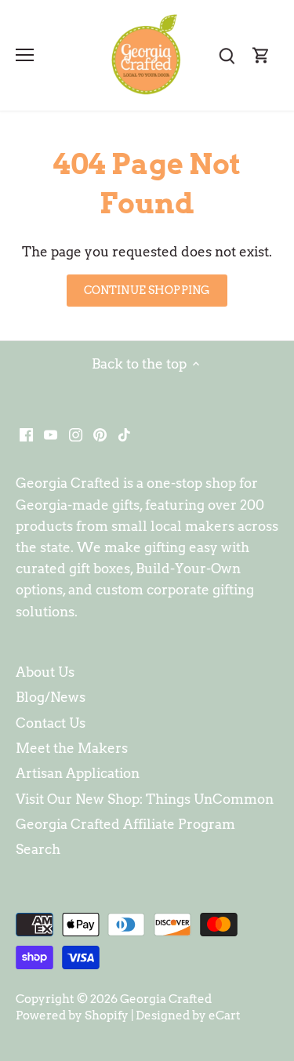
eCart (225, 1015)
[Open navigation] (25, 55)
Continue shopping (147, 290)
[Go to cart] (261, 55)
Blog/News (50, 697)
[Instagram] (75, 433)
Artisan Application (78, 773)
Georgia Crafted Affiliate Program (125, 824)
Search (38, 849)
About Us (45, 672)
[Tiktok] (124, 433)
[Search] (226, 55)
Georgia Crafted (166, 998)
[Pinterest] (100, 433)
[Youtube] (50, 433)
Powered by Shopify (72, 1015)
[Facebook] (26, 433)
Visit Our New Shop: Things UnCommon (145, 799)
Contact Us (50, 723)
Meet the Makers (72, 748)
